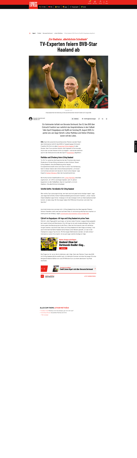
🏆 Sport (65, 7)
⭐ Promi (57, 7)
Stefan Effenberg (51, 173)
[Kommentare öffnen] (99, 119)
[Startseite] (30, 33)
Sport (34, 33)
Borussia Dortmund (47, 33)
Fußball (39, 33)
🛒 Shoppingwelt (74, 7)
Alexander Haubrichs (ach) (39, 118)
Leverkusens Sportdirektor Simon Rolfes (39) (74, 213)
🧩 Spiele (83, 7)
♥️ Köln (50, 7)
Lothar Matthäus (58, 33)
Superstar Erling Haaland (66, 146)
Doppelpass (70, 152)
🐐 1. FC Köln (42, 7)
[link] (33, 4)
